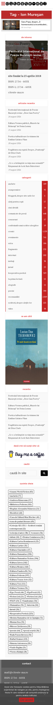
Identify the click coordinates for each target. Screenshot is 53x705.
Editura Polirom (19, 575)
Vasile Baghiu (18, 647)
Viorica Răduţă (18, 651)
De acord (26, 700)
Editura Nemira (19, 566)
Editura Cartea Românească (24, 541)
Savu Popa (27, 27)
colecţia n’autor (19, 532)
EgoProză (34, 592)
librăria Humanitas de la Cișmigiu (26, 617)
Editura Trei (18, 583)
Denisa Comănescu (33, 537)
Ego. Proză (17, 592)
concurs (37, 532)
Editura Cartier (18, 545)
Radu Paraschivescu (21, 634)
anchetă (15, 496)
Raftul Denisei (18, 639)
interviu (33, 605)
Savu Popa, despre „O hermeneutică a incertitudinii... (34, 23)
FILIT (14, 600)
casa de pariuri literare (22, 521)
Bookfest (16, 513)
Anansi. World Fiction (21, 491)
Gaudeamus (30, 600)
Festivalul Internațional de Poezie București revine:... (26, 53)
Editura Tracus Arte (21, 579)
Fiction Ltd (17, 596)
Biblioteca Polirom (21, 504)
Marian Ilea (17, 622)
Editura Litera (18, 562)
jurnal (14, 609)
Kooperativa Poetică (21, 613)
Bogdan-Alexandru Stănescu (24, 508)
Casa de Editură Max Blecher (24, 517)
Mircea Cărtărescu (20, 626)
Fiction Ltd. (34, 596)
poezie (15, 630)
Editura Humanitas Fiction (24, 558)
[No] (44, 694)
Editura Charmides (20, 549)
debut (14, 537)
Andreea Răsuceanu (20, 500)
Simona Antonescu (20, 643)
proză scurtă (31, 630)
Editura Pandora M (20, 571)
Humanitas (17, 605)
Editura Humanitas (21, 554)
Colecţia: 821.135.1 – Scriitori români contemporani (25, 527)
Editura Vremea (19, 588)
